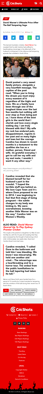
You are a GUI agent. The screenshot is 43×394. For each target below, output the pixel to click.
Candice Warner (30, 290)
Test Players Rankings (22, 336)
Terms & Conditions (21, 379)
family (19, 294)
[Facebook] (15, 323)
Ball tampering (16, 290)
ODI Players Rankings (22, 339)
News (6, 18)
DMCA (21, 373)
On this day (22, 357)
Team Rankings (22, 332)
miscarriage (29, 294)
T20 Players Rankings (22, 342)
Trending (22, 351)
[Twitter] (19, 323)
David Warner (8, 294)
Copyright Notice (21, 370)
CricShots (7, 32)
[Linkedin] (28, 323)
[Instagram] (23, 323)
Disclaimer (21, 376)
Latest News (22, 354)
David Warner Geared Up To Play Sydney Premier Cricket (18, 227)
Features (22, 361)
